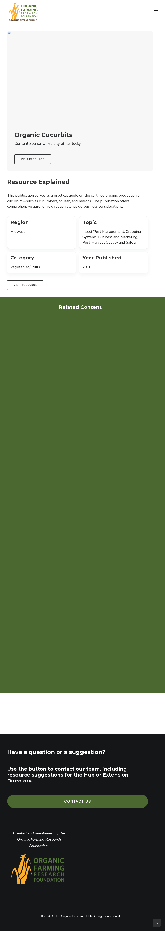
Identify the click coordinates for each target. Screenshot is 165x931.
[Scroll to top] (157, 922)
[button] (155, 12)
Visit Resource (32, 159)
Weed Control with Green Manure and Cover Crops (62, 549)
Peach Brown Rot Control (38, 428)
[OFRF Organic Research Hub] (23, 12)
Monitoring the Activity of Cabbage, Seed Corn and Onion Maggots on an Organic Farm (78, 674)
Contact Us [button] (77, 801)
